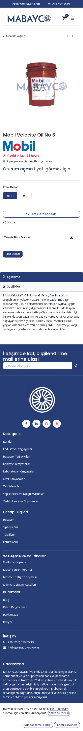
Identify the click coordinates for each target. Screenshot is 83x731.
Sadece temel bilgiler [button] (37, 725)
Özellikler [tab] (13, 287)
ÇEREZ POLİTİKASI (59, 713)
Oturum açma (18, 169)
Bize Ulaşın (13, 254)
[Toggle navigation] (72, 18)
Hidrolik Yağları (15, 36)
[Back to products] (73, 36)
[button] (76, 365)
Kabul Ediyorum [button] (67, 725)
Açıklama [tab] (13, 277)
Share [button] (10, 222)
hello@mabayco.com (23, 647)
